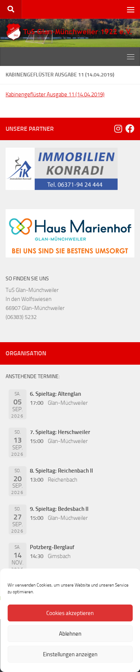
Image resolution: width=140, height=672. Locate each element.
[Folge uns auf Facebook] (129, 128)
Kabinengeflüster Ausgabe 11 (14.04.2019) (55, 94)
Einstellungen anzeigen (70, 654)
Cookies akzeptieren (70, 613)
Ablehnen (70, 633)
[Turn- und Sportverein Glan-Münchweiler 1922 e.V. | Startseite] (70, 31)
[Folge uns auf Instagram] (117, 128)
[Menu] (130, 9)
